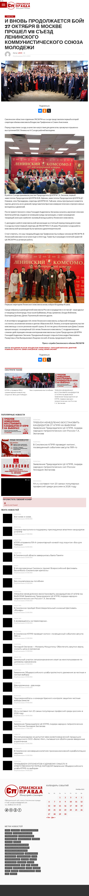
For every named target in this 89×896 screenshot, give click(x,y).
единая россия (24, 839)
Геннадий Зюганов (59, 348)
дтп (28, 865)
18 (76, 806)
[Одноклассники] (44, 111)
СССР (38, 871)
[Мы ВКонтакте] (11, 810)
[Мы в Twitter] (6, 810)
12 (81, 802)
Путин (34, 856)
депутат (9, 868)
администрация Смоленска (16, 850)
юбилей (15, 871)
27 (49, 814)
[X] (49, 111)
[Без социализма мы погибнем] (42, 387)
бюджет (36, 868)
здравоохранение (12, 865)
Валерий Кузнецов (12, 859)
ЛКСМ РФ (17, 349)
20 (49, 810)
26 (81, 810)
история (25, 859)
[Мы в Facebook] (19, 810)
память (34, 865)
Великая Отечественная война (17, 847)
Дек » (53, 817)
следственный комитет (14, 853)
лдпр (8, 871)
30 (65, 814)
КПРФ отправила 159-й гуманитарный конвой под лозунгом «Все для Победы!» (16, 392)
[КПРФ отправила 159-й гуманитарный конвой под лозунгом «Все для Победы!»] (17, 387)
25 (76, 810)
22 (60, 810)
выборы (17, 842)
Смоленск (15, 830)
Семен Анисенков (29, 349)
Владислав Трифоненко (39, 348)
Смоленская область (29, 830)
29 (60, 814)
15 (60, 806)
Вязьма (13, 874)
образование (11, 862)
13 (49, 806)
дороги (33, 859)
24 (71, 810)
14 (54, 806)
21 (54, 810)
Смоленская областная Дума (17, 845)
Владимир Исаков (19, 348)
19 (81, 806)
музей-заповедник (27, 871)
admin (20, 53)
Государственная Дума (23, 833)
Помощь (36, 839)
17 (71, 806)
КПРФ (7, 830)
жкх (23, 865)
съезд (40, 349)
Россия (30, 862)
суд (7, 874)
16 (65, 806)
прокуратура (10, 856)
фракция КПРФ (11, 839)
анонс (28, 868)
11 (76, 802)
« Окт (48, 817)
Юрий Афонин (50, 349)
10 (71, 802)
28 (54, 814)
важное (8, 833)
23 (65, 810)
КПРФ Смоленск (31, 853)
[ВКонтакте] (40, 111)
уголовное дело (23, 856)
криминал (21, 862)
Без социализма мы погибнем (41, 390)
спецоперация (11, 836)
